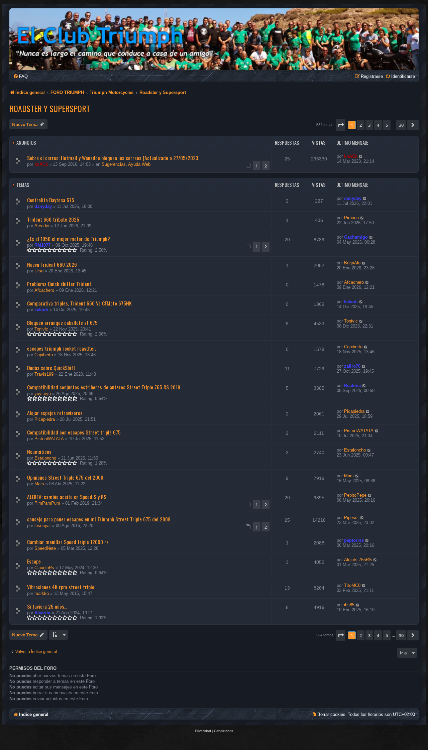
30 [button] (401, 125)
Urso (38, 270)
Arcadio (41, 225)
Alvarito (42, 612)
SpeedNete (45, 548)
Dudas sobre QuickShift (51, 368)
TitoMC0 (352, 585)
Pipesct (351, 517)
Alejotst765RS (358, 559)
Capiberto (43, 354)
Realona (352, 385)
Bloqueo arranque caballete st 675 (62, 323)
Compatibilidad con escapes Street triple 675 (74, 432)
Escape (34, 561)
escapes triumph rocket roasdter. (61, 348)
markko (41, 593)
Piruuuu (351, 217)
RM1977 (42, 245)
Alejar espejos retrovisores (55, 413)
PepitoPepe (355, 495)
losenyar (42, 525)
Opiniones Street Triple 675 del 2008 (65, 477)
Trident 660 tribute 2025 (53, 219)
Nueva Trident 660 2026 (52, 264)
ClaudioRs (44, 567)
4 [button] (378, 125)
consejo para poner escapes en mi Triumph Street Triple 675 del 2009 (99, 519)
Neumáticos (39, 452)
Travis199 (44, 374)
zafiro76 (352, 366)
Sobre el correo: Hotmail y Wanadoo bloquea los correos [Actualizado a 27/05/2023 (112, 158)
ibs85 (349, 604)
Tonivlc (41, 329)
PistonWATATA (49, 438)
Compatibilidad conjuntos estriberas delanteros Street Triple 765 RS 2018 (103, 387)
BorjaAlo (352, 262)
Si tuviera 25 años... (47, 606)
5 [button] (387, 125)
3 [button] (369, 125)
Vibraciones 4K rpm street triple (60, 587)
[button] (340, 125)
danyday (43, 206)
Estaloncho (45, 458)
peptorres (354, 540)
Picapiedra (44, 419)
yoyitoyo (42, 393)
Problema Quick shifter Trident (59, 284)
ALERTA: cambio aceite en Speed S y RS (66, 497)
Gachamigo (356, 237)
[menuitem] (20, 76)
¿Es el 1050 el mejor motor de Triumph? (68, 239)
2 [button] (360, 125)
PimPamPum (47, 503)
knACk (41, 164)
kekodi (41, 309)
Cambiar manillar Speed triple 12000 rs (68, 542)
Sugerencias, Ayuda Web (126, 164)
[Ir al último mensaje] (361, 156)
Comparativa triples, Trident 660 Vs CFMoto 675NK (79, 303)
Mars (39, 483)
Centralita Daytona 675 (50, 200)
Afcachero (44, 290)
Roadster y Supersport (49, 108)
